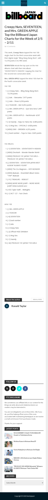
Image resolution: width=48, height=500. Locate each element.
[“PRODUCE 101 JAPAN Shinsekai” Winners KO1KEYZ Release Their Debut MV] (9, 469)
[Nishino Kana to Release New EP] (9, 444)
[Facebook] (25, 388)
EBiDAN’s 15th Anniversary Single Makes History (28, 459)
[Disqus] (24, 347)
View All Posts (37, 299)
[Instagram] (13, 388)
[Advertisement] (24, 271)
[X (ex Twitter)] (7, 388)
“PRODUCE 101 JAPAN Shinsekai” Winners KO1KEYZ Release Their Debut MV (28, 467)
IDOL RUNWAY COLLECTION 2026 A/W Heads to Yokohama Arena (27, 434)
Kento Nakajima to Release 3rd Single (27, 450)
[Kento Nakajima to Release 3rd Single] (9, 452)
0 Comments (11, 46)
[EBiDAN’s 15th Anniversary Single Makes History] (9, 461)
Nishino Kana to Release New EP (25, 441)
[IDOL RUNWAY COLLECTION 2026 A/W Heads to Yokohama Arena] (9, 436)
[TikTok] (19, 388)
